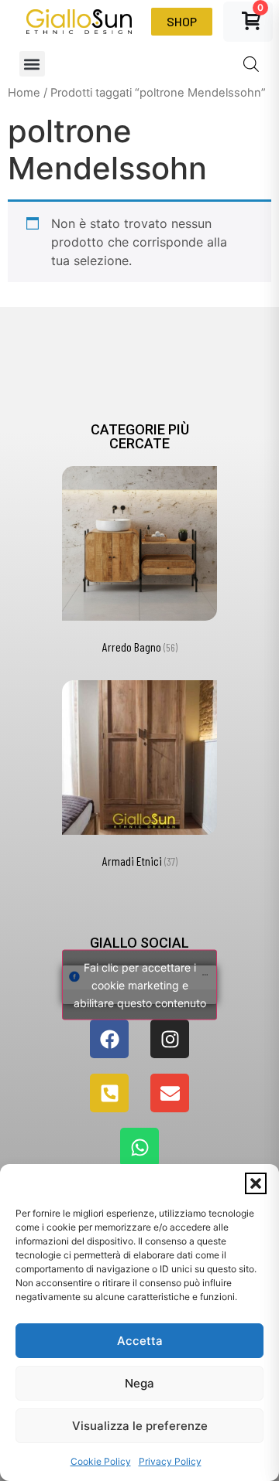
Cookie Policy (101, 1461)
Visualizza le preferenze (140, 1425)
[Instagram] (169, 1039)
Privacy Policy (170, 1461)
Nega (139, 1383)
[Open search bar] (251, 63)
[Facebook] (109, 1039)
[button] (256, 1183)
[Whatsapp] (139, 1147)
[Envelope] (169, 1093)
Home (24, 93)
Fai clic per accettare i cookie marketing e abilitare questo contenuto (140, 985)
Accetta (140, 1340)
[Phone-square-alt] (109, 1093)
